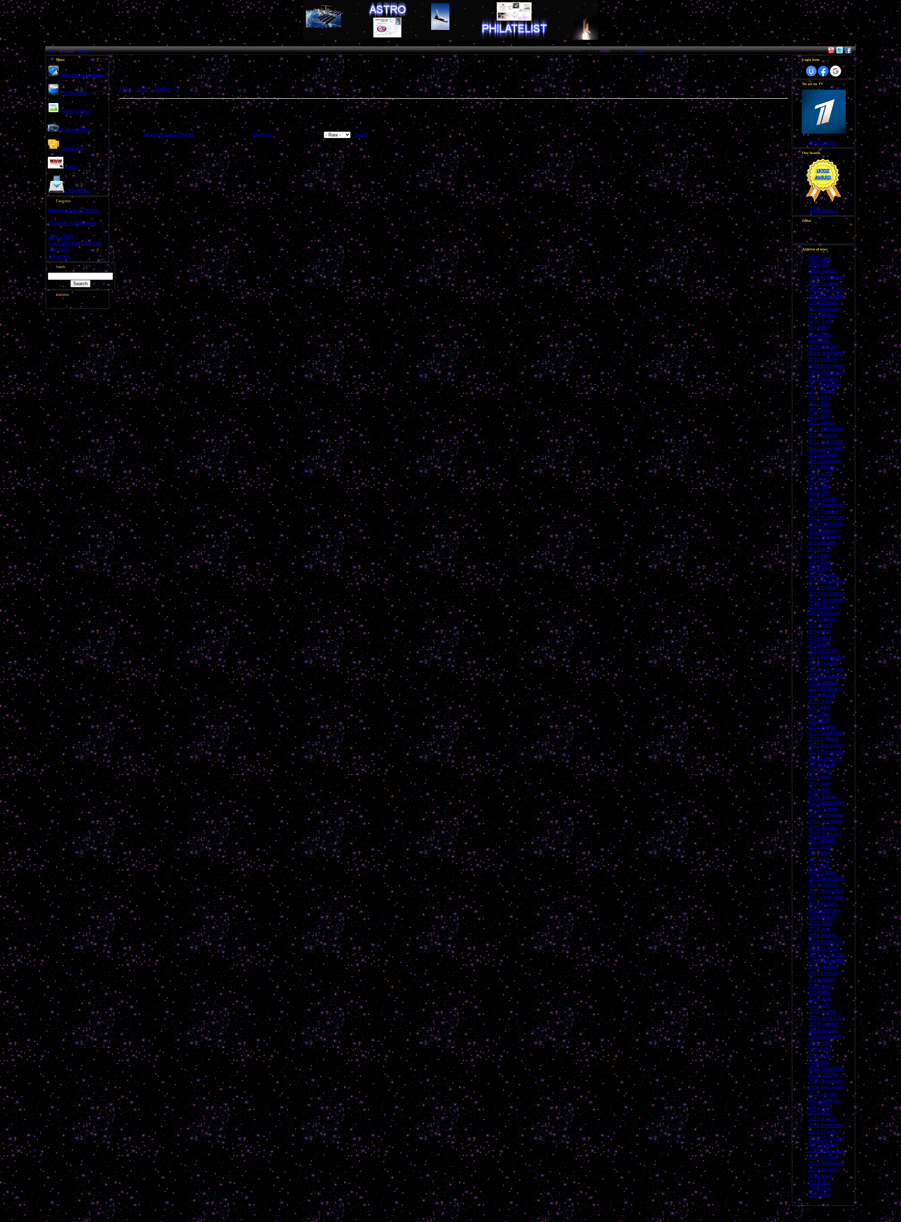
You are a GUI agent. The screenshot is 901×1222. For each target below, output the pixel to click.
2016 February (824, 758)
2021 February (824, 1100)
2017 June (819, 859)
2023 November (826, 1163)
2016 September (826, 802)
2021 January (823, 1093)
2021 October (823, 1131)
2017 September (826, 878)
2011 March (821, 391)
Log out (82, 50)
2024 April (820, 1176)
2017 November (826, 891)
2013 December (826, 600)
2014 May (819, 631)
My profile (66, 50)
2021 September (826, 1125)
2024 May (819, 1182)
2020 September (826, 1068)
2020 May (819, 1049)
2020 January (823, 1030)
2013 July (819, 568)
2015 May (819, 707)
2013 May (819, 555)
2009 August (822, 271)
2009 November (826, 290)
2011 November (826, 441)
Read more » (823, 142)
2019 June (819, 999)
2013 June (819, 562)
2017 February (824, 834)
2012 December (826, 524)
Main (52, 50)
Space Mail (60, 236)
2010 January (823, 302)
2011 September (826, 429)
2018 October (823, 948)
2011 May (819, 404)
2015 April (820, 701)
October (162, 89)
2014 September (826, 657)
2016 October (823, 809)
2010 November (826, 366)
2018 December (826, 961)
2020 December (826, 1087)
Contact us (72, 148)
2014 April (820, 625)
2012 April (820, 473)
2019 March (821, 980)
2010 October (823, 359)
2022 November (826, 1138)
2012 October (823, 511)
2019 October (823, 1024)
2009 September (826, 277)
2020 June (819, 1055)
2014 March (821, 619)
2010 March (821, 315)
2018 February (824, 910)
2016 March (821, 764)
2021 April (820, 1106)
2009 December (826, 296)
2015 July (819, 720)
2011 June (819, 410)
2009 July (819, 264)
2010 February (824, 309)
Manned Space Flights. (73, 210)
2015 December (826, 752)
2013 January (823, 530)
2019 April (820, 986)
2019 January (823, 967)
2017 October (823, 885)
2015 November (826, 745)
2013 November (826, 593)
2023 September (826, 1150)
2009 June (819, 258)
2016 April (820, 771)
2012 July (819, 492)
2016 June (819, 783)
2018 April (820, 923)
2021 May (819, 1112)
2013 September (826, 581)
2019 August (822, 1011)
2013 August (822, 574)
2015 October (823, 739)
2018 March (821, 916)
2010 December (826, 372)
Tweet (361, 134)
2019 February (824, 973)
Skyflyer (261, 134)
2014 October (823, 663)
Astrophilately (76, 130)
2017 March (821, 840)
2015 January (823, 682)
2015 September (826, 733)
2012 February (824, 460)
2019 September (826, 1018)
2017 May (819, 853)
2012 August (822, 498)
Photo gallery (75, 111)
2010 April (820, 321)
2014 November (826, 669)
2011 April (820, 397)
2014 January (823, 606)
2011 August (822, 423)
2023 (142, 89)
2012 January (823, 454)
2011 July (819, 416)
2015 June (819, 714)
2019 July (819, 1005)
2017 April (820, 847)
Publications (74, 93)
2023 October (823, 1157)
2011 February (824, 385)
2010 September (826, 353)
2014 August (822, 650)
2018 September (826, 942)
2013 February (824, 536)
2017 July (819, 866)
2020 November (826, 1081)
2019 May (819, 992)
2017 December (826, 897)
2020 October (823, 1074)
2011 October (823, 435)
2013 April (820, 549)
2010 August (822, 347)
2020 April (820, 1043)
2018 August (822, 935)
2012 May (819, 479)
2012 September (826, 505)
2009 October (823, 283)
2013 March (821, 543)
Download (78, 190)
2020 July (819, 1062)
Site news (59, 256)
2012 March (821, 467)
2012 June (819, 486)
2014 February (824, 612)
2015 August (822, 726)
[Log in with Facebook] (823, 71)
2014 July (819, 644)
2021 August (822, 1119)
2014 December (826, 676)
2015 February (824, 688)
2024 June (819, 1188)
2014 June (819, 638)
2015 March (821, 695)
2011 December (825, 448)
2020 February (824, 1036)
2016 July (819, 790)
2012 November (826, 517)
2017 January (823, 828)
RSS (640, 50)
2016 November (826, 815)
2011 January (823, 378)
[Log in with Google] (835, 71)
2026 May (819, 1195)
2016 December (826, 821)
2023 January (823, 1144)
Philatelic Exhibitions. (72, 223)
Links (71, 166)
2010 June (819, 334)
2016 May (819, 777)
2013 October (823, 587)
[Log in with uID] (811, 71)
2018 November (826, 954)
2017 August (822, 872)
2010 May (819, 328)
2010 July (819, 340)
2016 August (822, 796)
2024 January (823, 1169)
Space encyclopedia (83, 75)
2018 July (819, 929)
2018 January (823, 904)
